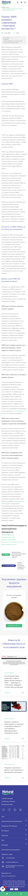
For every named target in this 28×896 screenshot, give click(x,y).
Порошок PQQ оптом (7, 535)
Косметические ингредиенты (10, 849)
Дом (4, 7)
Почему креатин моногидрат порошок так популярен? (21, 565)
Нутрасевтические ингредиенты (11, 821)
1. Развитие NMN (6, 39)
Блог (8, 7)
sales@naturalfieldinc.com (12, 862)
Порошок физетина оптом (9, 544)
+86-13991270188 (10, 858)
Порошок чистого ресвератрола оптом (12, 542)
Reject (12, 889)
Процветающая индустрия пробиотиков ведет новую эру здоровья (19, 555)
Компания (4, 845)
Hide (11, 37)
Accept (16, 889)
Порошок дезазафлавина (8, 539)
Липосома (4, 835)
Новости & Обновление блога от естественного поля (14, 644)
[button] (4, 612)
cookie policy (15, 886)
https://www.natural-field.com (8, 876)
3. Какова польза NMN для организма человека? (10, 42)
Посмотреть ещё (14, 625)
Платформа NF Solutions (9, 826)
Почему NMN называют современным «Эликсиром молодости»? (11, 9)
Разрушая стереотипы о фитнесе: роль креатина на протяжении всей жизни (13, 770)
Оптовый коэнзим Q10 (8, 537)
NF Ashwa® (5, 831)
